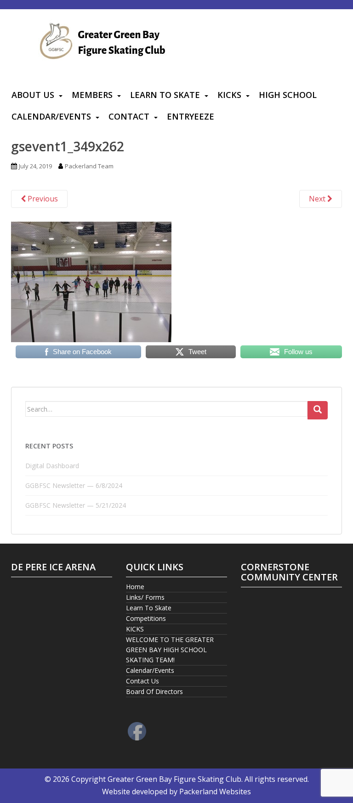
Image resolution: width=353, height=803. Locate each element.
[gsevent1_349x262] (91, 281)
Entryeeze (190, 116)
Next (318, 199)
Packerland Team (89, 166)
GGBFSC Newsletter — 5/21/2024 (75, 505)
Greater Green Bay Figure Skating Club (174, 779)
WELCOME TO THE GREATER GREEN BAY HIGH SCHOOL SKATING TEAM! (170, 649)
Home (135, 586)
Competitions (146, 618)
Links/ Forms (145, 597)
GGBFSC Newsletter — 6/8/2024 (73, 485)
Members (92, 95)
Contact (128, 116)
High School (288, 95)
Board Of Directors (154, 691)
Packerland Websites (215, 791)
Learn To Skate (165, 95)
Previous (42, 199)
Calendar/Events (51, 116)
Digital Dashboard (52, 465)
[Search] (317, 410)
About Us (32, 95)
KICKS (229, 95)
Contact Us (142, 681)
